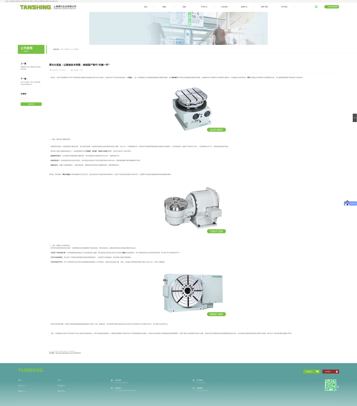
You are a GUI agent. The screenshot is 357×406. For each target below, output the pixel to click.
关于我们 (284, 7)
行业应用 (224, 7)
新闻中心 (244, 7)
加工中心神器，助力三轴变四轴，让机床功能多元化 (31, 83)
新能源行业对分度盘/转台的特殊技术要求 (31, 68)
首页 (145, 7)
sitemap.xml (198, 403)
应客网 (191, 403)
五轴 (184, 7)
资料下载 (264, 7)
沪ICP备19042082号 (176, 403)
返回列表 (31, 104)
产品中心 (204, 7)
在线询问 (308, 371)
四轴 (164, 7)
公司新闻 (76, 49)
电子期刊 (327, 371)
